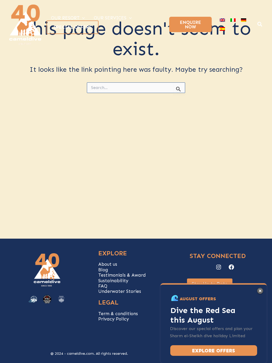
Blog (103, 269)
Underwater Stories (119, 291)
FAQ (102, 286)
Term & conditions (118, 313)
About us (107, 264)
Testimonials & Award (122, 275)
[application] (82, 17)
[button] (260, 25)
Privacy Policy (113, 319)
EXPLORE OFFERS (213, 351)
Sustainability (113, 280)
